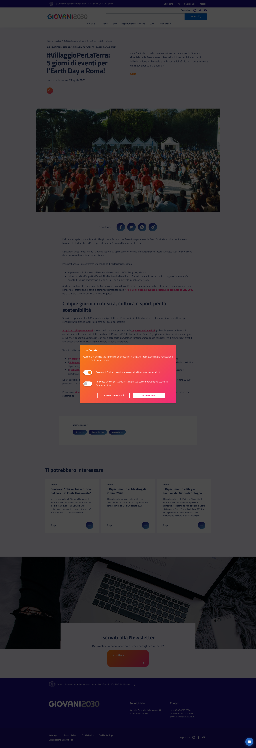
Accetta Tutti (148, 395)
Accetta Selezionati (113, 395)
